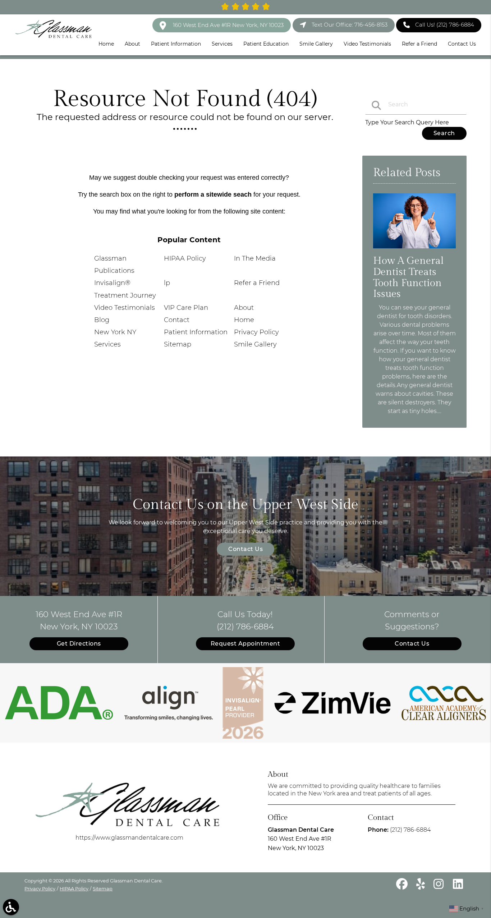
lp (167, 283)
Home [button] (106, 44)
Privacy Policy (256, 332)
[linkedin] (458, 886)
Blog (101, 320)
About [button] (132, 44)
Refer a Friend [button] (419, 44)
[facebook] (402, 886)
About (244, 308)
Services (107, 344)
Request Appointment (245, 643)
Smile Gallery (255, 344)
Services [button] (222, 44)
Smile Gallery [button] (316, 44)
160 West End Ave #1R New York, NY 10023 (227, 25)
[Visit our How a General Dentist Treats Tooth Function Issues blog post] (414, 250)
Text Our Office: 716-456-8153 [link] (349, 24)
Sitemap (177, 344)
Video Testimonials (124, 308)
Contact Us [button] (462, 44)
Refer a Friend (257, 283)
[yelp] (421, 886)
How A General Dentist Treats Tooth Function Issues (408, 277)
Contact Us (245, 549)
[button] (11, 907)
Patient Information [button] (176, 44)
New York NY (115, 332)
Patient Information (196, 332)
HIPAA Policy (185, 258)
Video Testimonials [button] (367, 44)
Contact (176, 320)
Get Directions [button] (79, 643)
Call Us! (444, 24)
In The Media (255, 258)
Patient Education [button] (266, 44)
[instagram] (439, 886)
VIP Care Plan (186, 308)
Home (244, 320)
